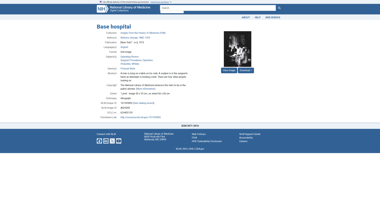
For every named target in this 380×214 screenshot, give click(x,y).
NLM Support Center (250, 134)
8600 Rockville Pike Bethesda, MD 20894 (155, 138)
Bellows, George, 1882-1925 (135, 37)
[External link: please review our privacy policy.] (99, 140)
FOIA (194, 137)
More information (146, 88)
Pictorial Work (128, 68)
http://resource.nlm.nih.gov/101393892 (141, 117)
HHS (191, 148)
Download (245, 70)
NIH (185, 148)
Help (258, 17)
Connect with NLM (106, 134)
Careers (243, 141)
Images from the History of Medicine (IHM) (143, 33)
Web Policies (199, 134)
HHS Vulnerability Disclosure (207, 141)
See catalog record (143, 103)
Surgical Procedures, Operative (137, 60)
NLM (178, 148)
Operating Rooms (130, 56)
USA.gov (199, 148)
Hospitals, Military (130, 63)
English (124, 47)
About (246, 17)
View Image (229, 70)
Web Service (272, 17)
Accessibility (246, 137)
